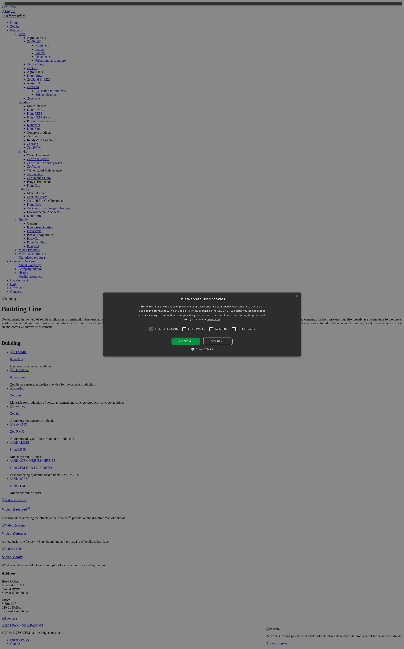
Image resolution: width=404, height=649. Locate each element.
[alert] (202, 324)
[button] (202, 324)
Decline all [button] (217, 341)
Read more (213, 319)
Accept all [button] (186, 341)
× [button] (297, 296)
